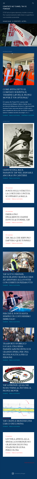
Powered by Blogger (20, 473)
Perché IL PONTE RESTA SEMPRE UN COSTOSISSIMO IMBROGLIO (17, 316)
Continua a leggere (27, 115)
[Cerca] (33, 3)
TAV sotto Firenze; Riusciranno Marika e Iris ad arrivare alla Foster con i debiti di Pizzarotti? (18, 278)
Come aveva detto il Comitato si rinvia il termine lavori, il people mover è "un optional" (17, 93)
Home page (7, 21)
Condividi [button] (5, 115)
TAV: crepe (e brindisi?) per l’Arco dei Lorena (17, 422)
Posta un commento (14, 115)
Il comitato (16, 21)
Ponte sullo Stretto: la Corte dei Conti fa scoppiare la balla (18, 193)
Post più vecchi (29, 462)
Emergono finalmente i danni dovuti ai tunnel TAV (18, 217)
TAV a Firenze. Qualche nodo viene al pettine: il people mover (17, 388)
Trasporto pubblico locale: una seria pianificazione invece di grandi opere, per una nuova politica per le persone (17, 350)
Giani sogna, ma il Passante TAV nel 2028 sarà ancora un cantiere (18, 172)
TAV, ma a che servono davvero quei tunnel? (18, 239)
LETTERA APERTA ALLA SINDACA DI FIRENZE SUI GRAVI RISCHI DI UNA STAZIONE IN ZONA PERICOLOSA (18, 444)
